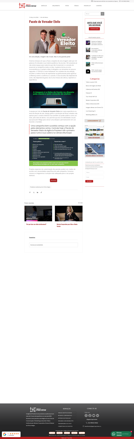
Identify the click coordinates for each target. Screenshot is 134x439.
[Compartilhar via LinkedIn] (37, 192)
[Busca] (102, 13)
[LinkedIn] (97, 415)
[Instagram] (86, 415)
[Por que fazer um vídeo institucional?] (38, 213)
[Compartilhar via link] (41, 192)
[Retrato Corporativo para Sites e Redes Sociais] (69, 213)
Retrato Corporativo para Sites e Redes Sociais (67, 225)
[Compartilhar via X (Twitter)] (33, 192)
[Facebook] (89, 415)
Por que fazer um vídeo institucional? (36, 224)
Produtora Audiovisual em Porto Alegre (40, 187)
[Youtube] (93, 415)
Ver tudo (80, 203)
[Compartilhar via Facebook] (30, 192)
